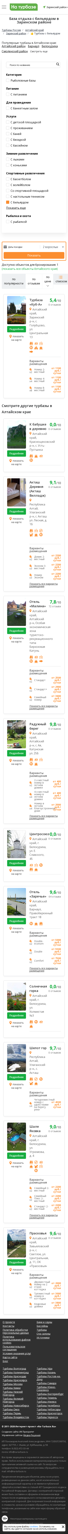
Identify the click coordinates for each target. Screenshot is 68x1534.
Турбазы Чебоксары (49, 1409)
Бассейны (42, 1325)
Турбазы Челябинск (48, 1405)
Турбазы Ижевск (46, 1401)
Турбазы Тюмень (47, 1397)
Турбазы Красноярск (15, 1380)
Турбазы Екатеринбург (50, 1393)
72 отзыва (55, 606)
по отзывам (34, 281)
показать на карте (17, 338)
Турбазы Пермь (12, 1413)
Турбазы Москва (12, 1384)
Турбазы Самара (46, 1383)
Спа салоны (43, 1333)
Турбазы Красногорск (49, 1413)
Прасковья (38, 1233)
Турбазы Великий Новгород (13, 1400)
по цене (47, 279)
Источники (43, 1337)
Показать (34, 255)
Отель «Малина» (37, 604)
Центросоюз (38, 834)
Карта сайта (10, 1357)
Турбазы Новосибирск (16, 1405)
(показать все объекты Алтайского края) (30, 269)
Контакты (8, 1325)
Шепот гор (38, 1048)
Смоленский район (15, 51)
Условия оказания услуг (17, 1353)
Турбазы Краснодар (14, 1376)
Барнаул (33, 46)
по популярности (13, 281)
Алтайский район (13, 46)
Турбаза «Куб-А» (36, 302)
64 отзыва (55, 896)
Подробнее (16, 329)
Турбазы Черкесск (47, 1417)
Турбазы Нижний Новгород (13, 1393)
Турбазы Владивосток (16, 1417)
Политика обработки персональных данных (16, 1331)
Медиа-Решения (31, 1435)
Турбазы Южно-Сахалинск (46, 1389)
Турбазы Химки (12, 1387)
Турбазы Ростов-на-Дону (49, 1378)
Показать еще (16, 208)
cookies (34, 1526)
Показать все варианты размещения (43, 585)
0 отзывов (54, 304)
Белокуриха (50, 46)
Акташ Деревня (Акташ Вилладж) (37, 489)
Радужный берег (37, 726)
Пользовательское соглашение (14, 1348)
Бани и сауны (44, 1322)
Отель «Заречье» (37, 894)
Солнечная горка (38, 988)
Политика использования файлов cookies (17, 1339)
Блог (5, 1361)
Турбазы (42, 1329)
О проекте (9, 1322)
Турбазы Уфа (44, 1368)
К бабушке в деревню (37, 426)
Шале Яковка (35, 1128)
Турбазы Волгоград (14, 1368)
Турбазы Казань (46, 1372)
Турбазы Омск (11, 1409)
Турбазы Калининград (16, 1372)
